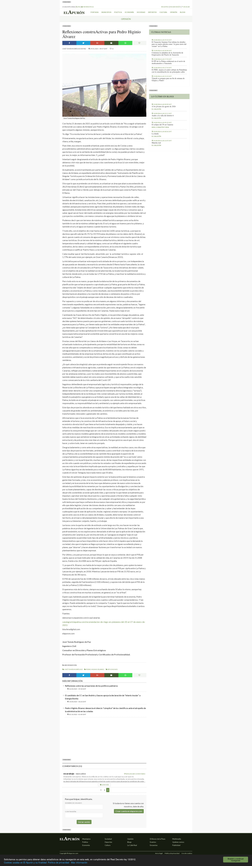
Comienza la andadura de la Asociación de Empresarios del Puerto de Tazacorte (167, 54)
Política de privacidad (58, 862)
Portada (95, 12)
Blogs (182, 12)
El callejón (156, 109)
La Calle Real (132, 845)
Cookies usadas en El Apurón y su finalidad (25, 862)
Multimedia (176, 839)
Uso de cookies (187, 853)
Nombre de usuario (73, 803)
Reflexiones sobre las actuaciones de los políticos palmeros (91, 685)
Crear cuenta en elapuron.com (129, 811)
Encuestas (154, 845)
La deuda (155, 134)
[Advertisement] (104, 737)
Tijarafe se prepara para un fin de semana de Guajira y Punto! (168, 79)
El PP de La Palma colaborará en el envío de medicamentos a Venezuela (168, 62)
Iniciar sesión (175, 7)
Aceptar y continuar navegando (236, 859)
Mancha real (156, 143)
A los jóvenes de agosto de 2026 (164, 106)
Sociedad (141, 12)
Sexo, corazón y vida (160, 127)
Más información (79, 862)
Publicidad (176, 845)
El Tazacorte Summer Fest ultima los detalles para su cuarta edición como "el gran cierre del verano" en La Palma (169, 44)
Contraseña (70, 812)
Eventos (153, 842)
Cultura (163, 12)
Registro (165, 7)
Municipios (106, 12)
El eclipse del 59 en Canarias (162, 125)
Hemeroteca (88, 7)
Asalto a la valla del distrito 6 (163, 115)
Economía (129, 12)
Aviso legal (159, 853)
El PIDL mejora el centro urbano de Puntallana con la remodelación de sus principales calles (169, 71)
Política (118, 12)
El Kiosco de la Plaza (157, 839)
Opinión (173, 12)
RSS (78, 7)
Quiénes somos (178, 842)
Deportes (152, 12)
